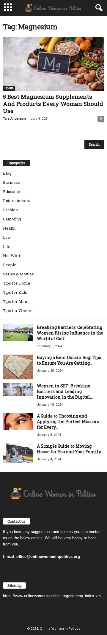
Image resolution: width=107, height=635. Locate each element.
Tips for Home (16, 283)
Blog (7, 173)
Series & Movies (18, 274)
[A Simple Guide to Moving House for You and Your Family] (18, 453)
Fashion (10, 209)
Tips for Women (18, 310)
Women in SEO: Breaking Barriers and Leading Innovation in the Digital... (65, 391)
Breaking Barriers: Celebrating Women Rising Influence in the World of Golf (70, 332)
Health (9, 88)
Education (12, 191)
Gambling (12, 219)
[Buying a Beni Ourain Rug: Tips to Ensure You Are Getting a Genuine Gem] (18, 367)
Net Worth (13, 255)
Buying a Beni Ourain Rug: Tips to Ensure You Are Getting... (69, 360)
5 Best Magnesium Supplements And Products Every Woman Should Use (53, 103)
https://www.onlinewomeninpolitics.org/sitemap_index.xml (52, 596)
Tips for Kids (15, 292)
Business (11, 182)
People (9, 264)
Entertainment (16, 200)
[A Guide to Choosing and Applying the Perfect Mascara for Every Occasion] (18, 421)
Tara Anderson (14, 119)
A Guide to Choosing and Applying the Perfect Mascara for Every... (68, 421)
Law (7, 237)
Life (6, 246)
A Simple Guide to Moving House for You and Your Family (69, 448)
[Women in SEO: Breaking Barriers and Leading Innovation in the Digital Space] (18, 389)
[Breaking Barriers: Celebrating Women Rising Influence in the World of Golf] (18, 332)
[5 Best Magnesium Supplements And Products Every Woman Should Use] (53, 64)
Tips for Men (15, 301)
